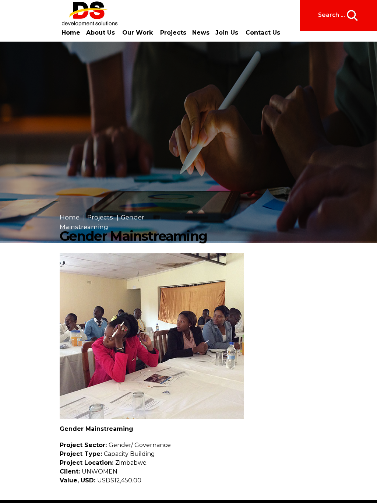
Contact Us (256, 32)
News (196, 32)
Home (70, 32)
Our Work (135, 32)
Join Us (220, 32)
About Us (98, 32)
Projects (171, 32)
